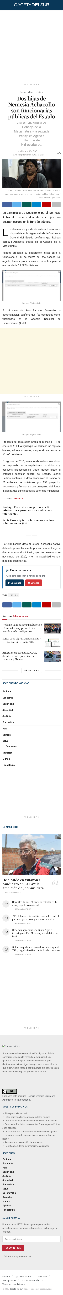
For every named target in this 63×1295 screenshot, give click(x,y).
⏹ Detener (33, 582)
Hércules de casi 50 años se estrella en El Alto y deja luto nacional (34, 903)
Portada (6, 1276)
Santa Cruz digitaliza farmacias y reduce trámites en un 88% (21, 640)
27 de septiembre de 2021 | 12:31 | (29, 155)
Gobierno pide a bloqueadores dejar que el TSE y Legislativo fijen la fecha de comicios (36, 949)
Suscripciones (9, 1280)
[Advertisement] (31, 44)
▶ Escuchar (14, 582)
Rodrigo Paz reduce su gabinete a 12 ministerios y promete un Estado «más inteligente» (27, 510)
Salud (5, 741)
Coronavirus (11, 746)
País (4, 728)
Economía (7, 697)
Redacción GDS (29, 151)
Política (40, 92)
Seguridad (8, 704)
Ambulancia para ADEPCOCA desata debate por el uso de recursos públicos (19, 656)
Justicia (6, 716)
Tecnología (8, 765)
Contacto (42, 1276)
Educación (8, 722)
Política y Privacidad (31, 1280)
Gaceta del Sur (26, 92)
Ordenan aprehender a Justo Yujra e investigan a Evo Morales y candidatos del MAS (35, 933)
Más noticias (31, 670)
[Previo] (28, 533)
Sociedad (7, 710)
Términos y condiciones (13, 1284)
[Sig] (34, 533)
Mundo (6, 759)
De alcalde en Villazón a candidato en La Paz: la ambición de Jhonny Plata (23, 883)
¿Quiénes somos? (24, 1276)
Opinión (6, 734)
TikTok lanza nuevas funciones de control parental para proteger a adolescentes (35, 917)
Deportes (7, 752)
